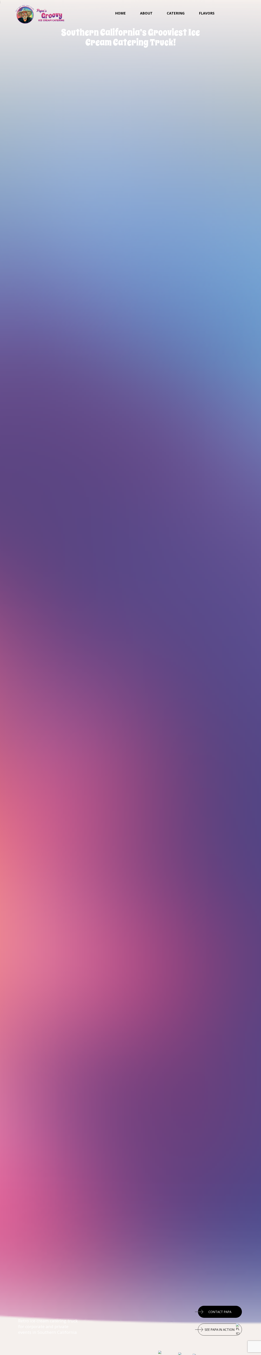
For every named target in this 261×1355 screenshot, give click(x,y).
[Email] (247, 13)
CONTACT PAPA (219, 1312)
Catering (176, 13)
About (146, 13)
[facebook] (231, 13)
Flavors (206, 13)
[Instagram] (239, 13)
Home (120, 13)
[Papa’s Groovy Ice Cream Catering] (40, 14)
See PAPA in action (219, 1330)
